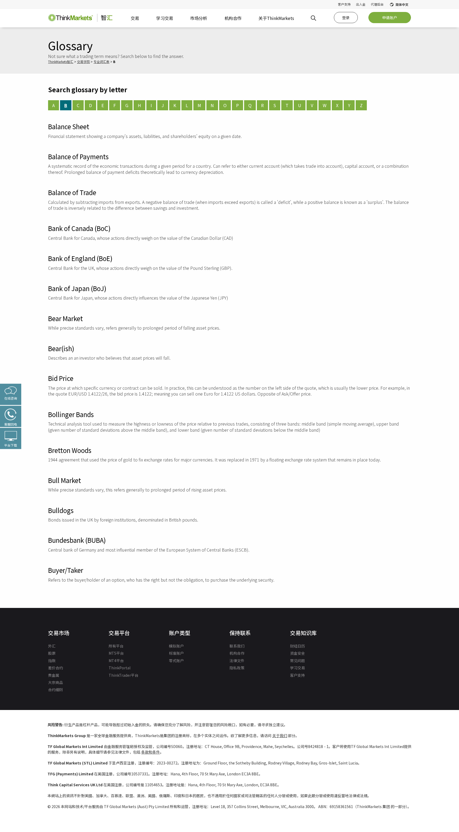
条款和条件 (150, 752)
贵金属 (53, 675)
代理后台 (377, 4)
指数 (52, 660)
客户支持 (344, 4)
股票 (52, 653)
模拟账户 (176, 646)
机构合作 (237, 653)
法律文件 (237, 660)
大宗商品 (55, 682)
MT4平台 (116, 660)
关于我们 (279, 735)
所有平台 (116, 646)
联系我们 (237, 646)
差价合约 (55, 667)
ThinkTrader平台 (123, 675)
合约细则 (55, 689)
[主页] (80, 18)
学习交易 (297, 667)
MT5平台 (116, 653)
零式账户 (176, 660)
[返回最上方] (437, 803)
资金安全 (297, 653)
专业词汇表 (101, 61)
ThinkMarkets (57, 61)
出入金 (361, 4)
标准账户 (176, 653)
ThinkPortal (119, 667)
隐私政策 (237, 667)
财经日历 (297, 646)
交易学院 (83, 61)
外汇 (52, 646)
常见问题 (297, 660)
